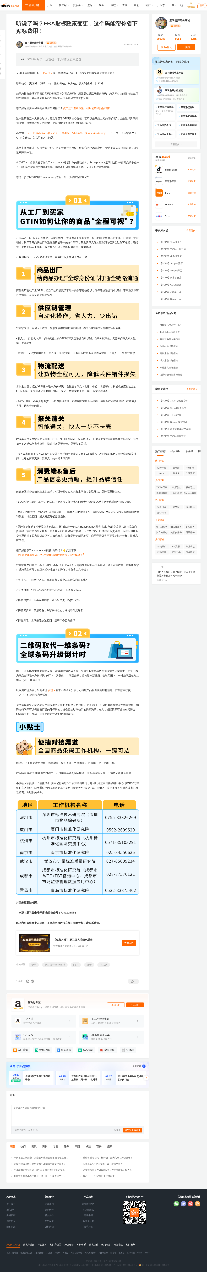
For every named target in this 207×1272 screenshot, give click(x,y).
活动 (136, 5)
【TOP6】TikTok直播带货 (173, 436)
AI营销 (57, 1253)
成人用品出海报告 (169, 360)
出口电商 (190, 507)
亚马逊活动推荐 (20, 1066)
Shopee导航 (190, 493)
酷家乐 (122, 1253)
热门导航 (159, 480)
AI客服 (65, 1253)
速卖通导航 (162, 493)
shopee (190, 467)
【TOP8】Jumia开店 (170, 292)
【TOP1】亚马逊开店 (171, 242)
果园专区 (115, 1005)
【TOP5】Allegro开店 (171, 270)
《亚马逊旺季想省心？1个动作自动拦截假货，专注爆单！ (49, 555)
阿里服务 (190, 532)
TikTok (176, 473)
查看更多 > (191, 230)
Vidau (139, 1253)
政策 (89, 964)
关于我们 (11, 1204)
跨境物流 (190, 552)
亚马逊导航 (176, 493)
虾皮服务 (190, 526)
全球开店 (190, 473)
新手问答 (161, 512)
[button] (146, 1077)
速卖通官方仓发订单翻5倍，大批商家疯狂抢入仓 (107, 1170)
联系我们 (49, 1204)
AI (172, 5)
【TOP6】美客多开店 (171, 277)
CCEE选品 (88, 1209)
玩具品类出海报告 (169, 346)
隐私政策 (11, 1226)
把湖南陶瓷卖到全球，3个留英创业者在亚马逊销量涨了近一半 (40, 1170)
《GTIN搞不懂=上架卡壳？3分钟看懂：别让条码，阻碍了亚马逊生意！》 (69, 133)
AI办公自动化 (76, 1253)
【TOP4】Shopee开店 (171, 263)
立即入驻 (128, 943)
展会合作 (49, 1215)
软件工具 (176, 552)
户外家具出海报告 (169, 367)
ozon (161, 473)
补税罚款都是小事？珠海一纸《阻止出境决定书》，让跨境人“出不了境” (41, 1176)
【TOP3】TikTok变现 (170, 415)
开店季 (161, 5)
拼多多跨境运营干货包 (171, 325)
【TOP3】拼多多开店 (171, 256)
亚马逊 (104, 964)
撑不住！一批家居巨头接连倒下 (99, 1176)
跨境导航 (176, 487)
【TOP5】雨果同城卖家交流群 (175, 429)
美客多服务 (176, 532)
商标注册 (161, 552)
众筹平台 (161, 467)
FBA (75, 964)
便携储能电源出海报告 (171, 374)
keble (147, 1253)
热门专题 (159, 500)
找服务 (77, 5)
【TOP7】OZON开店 (170, 284)
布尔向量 (131, 1253)
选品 (90, 5)
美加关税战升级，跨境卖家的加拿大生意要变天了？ (40, 1164)
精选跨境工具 (26, 1253)
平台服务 (159, 519)
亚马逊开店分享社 (54, 964)
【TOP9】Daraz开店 (170, 299)
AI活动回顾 (103, 1253)
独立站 (63, 5)
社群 (148, 5)
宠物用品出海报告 (169, 353)
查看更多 (136, 1066)
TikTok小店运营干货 (170, 332)
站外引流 (161, 507)
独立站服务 (162, 532)
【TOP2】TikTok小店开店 (173, 249)
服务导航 (190, 487)
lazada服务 (176, 526)
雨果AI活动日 (12, 1253)
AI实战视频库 (90, 1253)
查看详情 (192, 193)
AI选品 (49, 1253)
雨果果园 (88, 1215)
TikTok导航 (161, 487)
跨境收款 (190, 546)
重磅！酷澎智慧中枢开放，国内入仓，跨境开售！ (108, 1157)
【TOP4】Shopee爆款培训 (173, 422)
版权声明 (49, 1226)
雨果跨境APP (88, 1204)
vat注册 (176, 546)
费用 (33, 964)
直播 (124, 5)
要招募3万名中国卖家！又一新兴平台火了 (104, 1164)
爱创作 (113, 1253)
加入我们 (11, 1209)
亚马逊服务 (162, 526)
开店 (49, 5)
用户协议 (11, 1221)
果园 (101, 5)
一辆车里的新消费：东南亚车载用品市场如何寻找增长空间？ (41, 1157)
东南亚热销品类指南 (170, 339)
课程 (113, 5)
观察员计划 (88, 1221)
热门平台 (159, 460)
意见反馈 (49, 1221)
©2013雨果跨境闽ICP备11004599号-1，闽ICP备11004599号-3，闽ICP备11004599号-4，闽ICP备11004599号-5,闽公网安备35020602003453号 (103, 1265)
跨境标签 (88, 1226)
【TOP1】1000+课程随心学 (174, 400)
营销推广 (161, 546)
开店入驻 (135, 1005)
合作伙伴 (49, 1209)
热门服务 (159, 539)
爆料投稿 (11, 1215)
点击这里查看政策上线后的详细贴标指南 (86, 108)
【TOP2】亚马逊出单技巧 (173, 407)
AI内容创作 (39, 1253)
